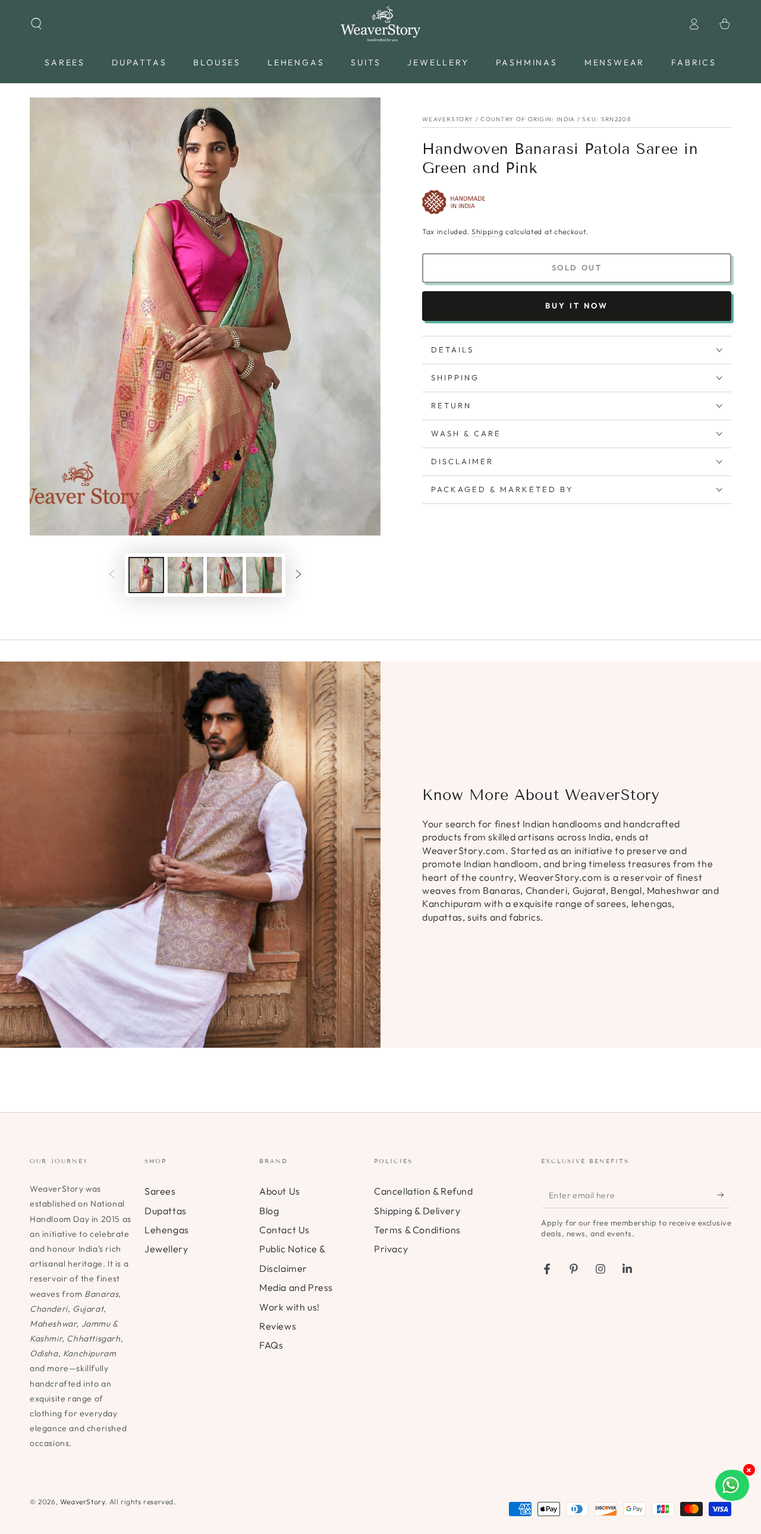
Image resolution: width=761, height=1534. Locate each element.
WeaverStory (82, 1501)
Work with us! (289, 1307)
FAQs (271, 1345)
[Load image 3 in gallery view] (225, 575)
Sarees (160, 1191)
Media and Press (296, 1287)
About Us (279, 1191)
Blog (269, 1211)
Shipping (487, 231)
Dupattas (165, 1211)
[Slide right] (298, 575)
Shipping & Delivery (417, 1211)
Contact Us (284, 1230)
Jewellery (166, 1249)
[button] (36, 24)
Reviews (277, 1326)
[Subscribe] (724, 1195)
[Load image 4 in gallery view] (264, 575)
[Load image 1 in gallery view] (146, 575)
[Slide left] (112, 575)
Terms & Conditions (417, 1230)
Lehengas (166, 1230)
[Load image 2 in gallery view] (185, 575)
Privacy (391, 1249)
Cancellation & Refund (423, 1191)
